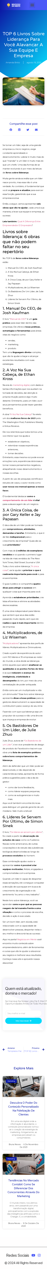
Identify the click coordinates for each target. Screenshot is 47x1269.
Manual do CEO (18, 319)
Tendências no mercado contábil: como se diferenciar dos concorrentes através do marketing (23, 1188)
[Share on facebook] (11, 130)
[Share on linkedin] (19, 130)
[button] (32, 5)
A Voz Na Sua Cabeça (20, 414)
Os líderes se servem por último (26, 832)
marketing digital (21, 385)
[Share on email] (36, 130)
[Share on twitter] (28, 130)
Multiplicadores (11, 643)
